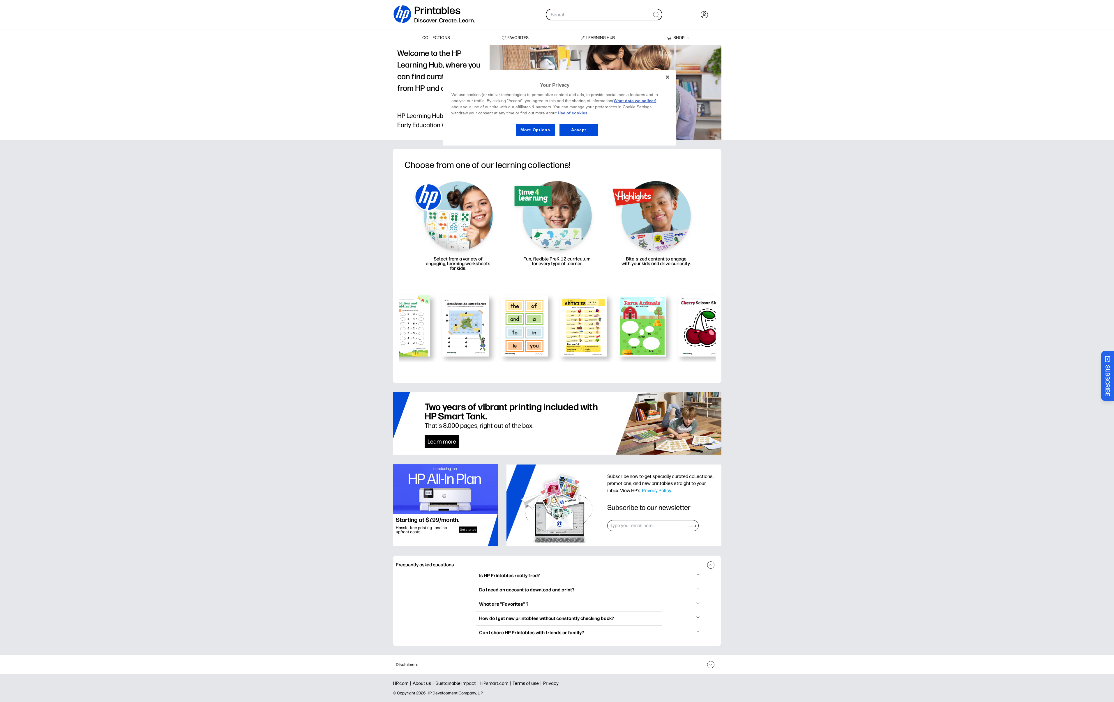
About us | (424, 683)
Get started (468, 529)
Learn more (442, 441)
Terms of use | (528, 683)
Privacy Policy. (657, 490)
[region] (559, 108)
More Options (535, 129)
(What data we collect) (634, 100)
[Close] (667, 77)
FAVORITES (518, 37)
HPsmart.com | (496, 683)
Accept (578, 129)
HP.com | (403, 683)
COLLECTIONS (436, 37)
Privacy (551, 683)
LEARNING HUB (600, 37)
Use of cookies (572, 113)
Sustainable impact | (457, 683)
